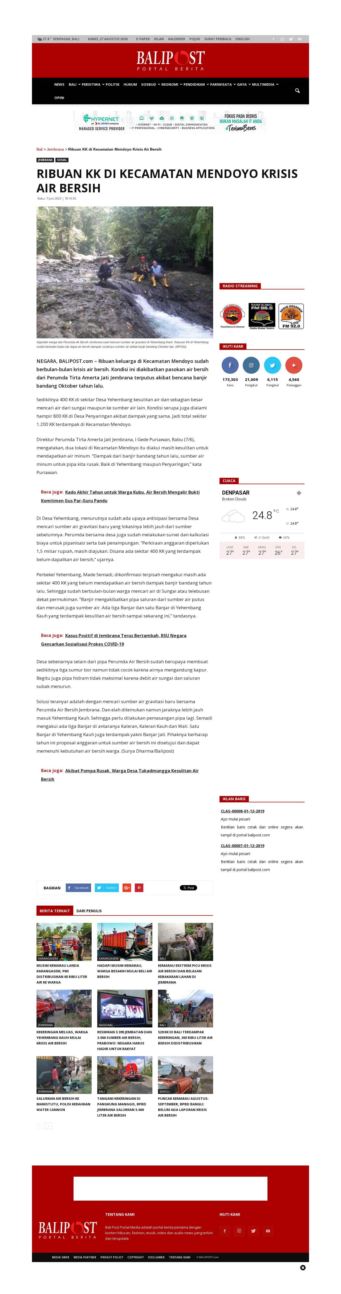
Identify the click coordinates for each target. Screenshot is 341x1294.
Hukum (130, 84)
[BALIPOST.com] (170, 61)
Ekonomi (169, 84)
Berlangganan (296, 359)
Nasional (106, 1025)
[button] (297, 91)
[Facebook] (273, 39)
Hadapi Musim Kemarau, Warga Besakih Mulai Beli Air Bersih (124, 971)
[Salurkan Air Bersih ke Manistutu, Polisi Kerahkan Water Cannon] (64, 1075)
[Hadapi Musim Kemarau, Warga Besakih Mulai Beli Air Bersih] (124, 942)
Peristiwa (91, 84)
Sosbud (148, 84)
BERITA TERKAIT (55, 910)
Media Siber (60, 1257)
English (243, 39)
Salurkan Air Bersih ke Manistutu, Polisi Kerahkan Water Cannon (63, 1104)
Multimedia (263, 84)
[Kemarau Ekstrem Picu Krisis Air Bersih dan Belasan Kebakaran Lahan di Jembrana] (185, 942)
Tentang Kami (179, 1257)
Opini (59, 97)
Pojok (194, 39)
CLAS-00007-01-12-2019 (242, 837)
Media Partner (85, 1257)
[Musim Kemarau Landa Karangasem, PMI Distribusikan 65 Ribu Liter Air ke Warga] (64, 942)
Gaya (242, 84)
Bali (72, 84)
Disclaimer (156, 1257)
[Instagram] (282, 39)
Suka (230, 359)
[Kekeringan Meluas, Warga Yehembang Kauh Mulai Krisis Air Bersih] (64, 1008)
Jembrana (55, 149)
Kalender (176, 39)
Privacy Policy (111, 1257)
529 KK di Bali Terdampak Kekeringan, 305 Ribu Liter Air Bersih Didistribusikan (185, 1038)
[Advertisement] (171, 18)
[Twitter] (291, 39)
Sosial (62, 160)
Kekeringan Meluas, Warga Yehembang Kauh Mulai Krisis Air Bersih (62, 1038)
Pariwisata (221, 84)
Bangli (165, 1091)
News (59, 84)
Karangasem (48, 958)
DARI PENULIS (89, 910)
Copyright (135, 1257)
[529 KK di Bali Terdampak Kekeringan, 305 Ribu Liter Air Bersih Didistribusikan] (185, 1008)
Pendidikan (194, 84)
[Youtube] (300, 39)
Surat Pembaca (217, 39)
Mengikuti (251, 359)
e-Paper (143, 39)
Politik (112, 84)
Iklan (159, 39)
